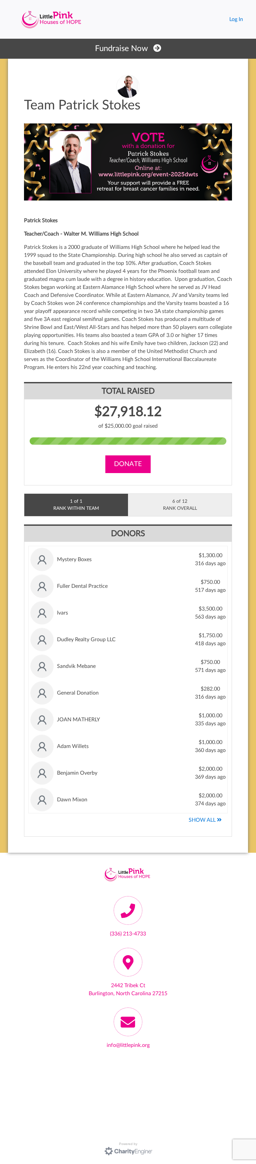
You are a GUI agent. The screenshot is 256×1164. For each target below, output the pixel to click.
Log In (236, 19)
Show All (203, 820)
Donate (128, 464)
